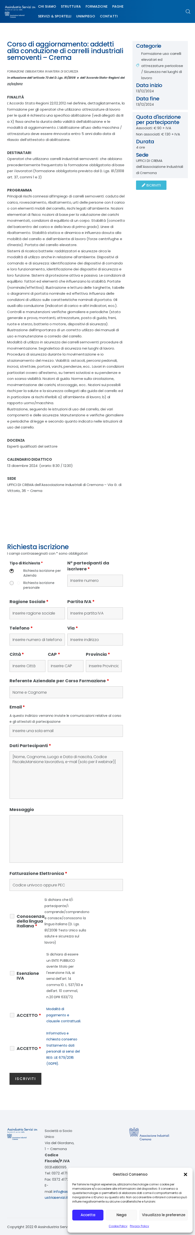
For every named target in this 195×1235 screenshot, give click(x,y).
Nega (122, 1214)
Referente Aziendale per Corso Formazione (59, 681)
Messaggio (22, 809)
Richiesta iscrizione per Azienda (42, 573)
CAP (54, 654)
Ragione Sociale (29, 602)
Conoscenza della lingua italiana (30, 921)
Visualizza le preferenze (163, 1214)
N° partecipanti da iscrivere (88, 566)
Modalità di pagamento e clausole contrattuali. (63, 1015)
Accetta (88, 1214)
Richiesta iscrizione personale (38, 585)
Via (72, 628)
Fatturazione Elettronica (38, 873)
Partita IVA (81, 602)
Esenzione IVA (28, 976)
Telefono (21, 628)
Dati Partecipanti (30, 746)
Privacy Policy (139, 1226)
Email (17, 707)
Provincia (98, 654)
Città (17, 654)
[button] (185, 1174)
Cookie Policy (118, 1226)
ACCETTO (29, 1015)
